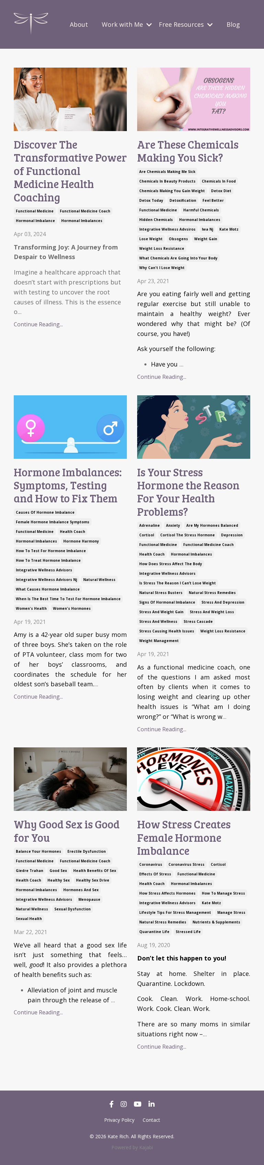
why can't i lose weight (162, 267)
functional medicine (35, 211)
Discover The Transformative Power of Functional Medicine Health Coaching (70, 171)
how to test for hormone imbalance (51, 550)
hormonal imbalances (81, 220)
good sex (58, 870)
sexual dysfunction (72, 909)
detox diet (221, 190)
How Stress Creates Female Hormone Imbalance (184, 837)
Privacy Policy (119, 1120)
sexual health (29, 918)
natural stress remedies (212, 592)
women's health (31, 608)
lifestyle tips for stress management (175, 912)
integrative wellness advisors (44, 570)
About (79, 24)
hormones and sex (81, 889)
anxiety (173, 525)
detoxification (182, 200)
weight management (159, 640)
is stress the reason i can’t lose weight (177, 583)
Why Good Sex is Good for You (67, 831)
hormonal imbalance (35, 220)
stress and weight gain (161, 611)
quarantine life (154, 931)
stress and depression (222, 602)
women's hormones (72, 608)
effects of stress (155, 874)
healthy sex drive (92, 880)
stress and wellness (158, 621)
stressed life (188, 931)
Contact (151, 1120)
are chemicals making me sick (167, 171)
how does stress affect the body (170, 563)
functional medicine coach (85, 211)
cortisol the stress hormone (187, 535)
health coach (72, 531)
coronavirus (150, 864)
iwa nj (207, 229)
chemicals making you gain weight (172, 190)
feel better (213, 200)
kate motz (229, 229)
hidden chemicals (156, 219)
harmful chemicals (201, 210)
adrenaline (149, 525)
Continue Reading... (38, 324)
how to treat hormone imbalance (48, 560)
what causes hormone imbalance (48, 589)
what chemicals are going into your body (178, 258)
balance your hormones (38, 851)
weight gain (205, 238)
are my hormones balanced (212, 525)
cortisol (146, 535)
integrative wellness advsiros (167, 229)
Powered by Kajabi (132, 1147)
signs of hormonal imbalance (167, 602)
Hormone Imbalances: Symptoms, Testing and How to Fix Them (68, 485)
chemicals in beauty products (167, 181)
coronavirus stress (186, 864)
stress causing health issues (166, 631)
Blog (233, 24)
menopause (89, 899)
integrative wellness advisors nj (46, 579)
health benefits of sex (94, 870)
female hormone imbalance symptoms (52, 522)
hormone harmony (81, 541)
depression (232, 535)
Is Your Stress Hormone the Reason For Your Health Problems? (188, 492)
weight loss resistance (161, 248)
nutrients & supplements (216, 922)
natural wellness (99, 579)
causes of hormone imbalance (45, 512)
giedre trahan (29, 870)
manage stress (231, 912)
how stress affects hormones (167, 893)
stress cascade (198, 621)
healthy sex (58, 880)
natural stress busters (161, 592)
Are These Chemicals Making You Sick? (188, 151)
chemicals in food (219, 181)
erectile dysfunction (86, 851)
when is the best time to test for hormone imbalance (68, 598)
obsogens (178, 238)
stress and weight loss (212, 611)
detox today (151, 200)
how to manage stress (223, 893)
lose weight (151, 238)
